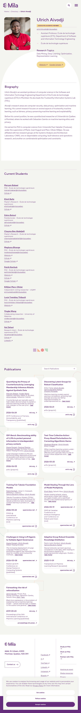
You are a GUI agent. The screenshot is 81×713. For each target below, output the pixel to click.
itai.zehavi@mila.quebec (13, 335)
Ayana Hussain (11, 447)
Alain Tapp (21, 597)
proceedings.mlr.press (26, 623)
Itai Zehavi (9, 327)
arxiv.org (31, 425)
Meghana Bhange (12, 247)
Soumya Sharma (24, 447)
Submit (74, 368)
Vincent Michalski (51, 391)
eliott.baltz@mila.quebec (13, 206)
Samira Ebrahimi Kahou (53, 390)
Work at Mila (65, 652)
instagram (44, 672)
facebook (44, 655)
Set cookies (40, 693)
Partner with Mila (66, 657)
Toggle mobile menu (76, 5)
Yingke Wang (10, 311)
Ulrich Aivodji (11, 397)
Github (7, 193)
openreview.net (29, 510)
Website (42, 65)
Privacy (63, 677)
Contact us (11, 664)
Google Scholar (55, 65)
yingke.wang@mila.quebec (14, 319)
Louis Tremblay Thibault (15, 297)
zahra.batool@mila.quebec (14, 222)
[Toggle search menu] (69, 5)
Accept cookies (40, 704)
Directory (14, 11)
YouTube (44, 663)
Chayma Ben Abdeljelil (14, 231)
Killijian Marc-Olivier (13, 287)
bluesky (44, 676)
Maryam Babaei (11, 185)
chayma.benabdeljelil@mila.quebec (17, 238)
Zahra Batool (10, 215)
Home (6, 11)
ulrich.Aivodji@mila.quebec (47, 29)
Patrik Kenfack (10, 267)
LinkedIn (7, 341)
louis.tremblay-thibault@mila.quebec (18, 302)
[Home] (10, 7)
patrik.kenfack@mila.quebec (15, 272)
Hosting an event (66, 669)
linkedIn (44, 667)
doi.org (32, 413)
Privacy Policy (38, 686)
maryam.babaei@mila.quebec (15, 190)
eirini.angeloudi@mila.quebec (15, 292)
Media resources (66, 673)
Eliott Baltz (9, 199)
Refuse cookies (40, 699)
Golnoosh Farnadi (13, 449)
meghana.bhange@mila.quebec (16, 252)
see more (66, 401)
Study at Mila (65, 647)
